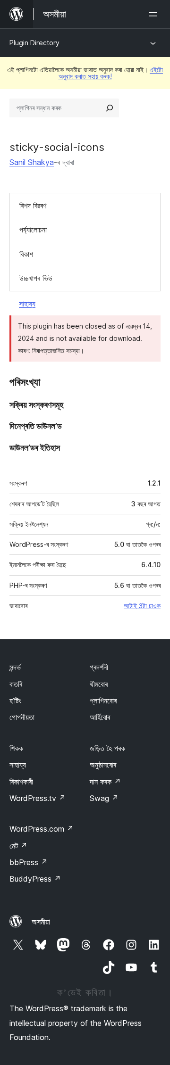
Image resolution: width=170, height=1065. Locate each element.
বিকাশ (26, 254)
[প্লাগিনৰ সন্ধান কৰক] (109, 108)
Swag (104, 798)
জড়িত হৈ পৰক (107, 748)
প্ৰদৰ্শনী (99, 667)
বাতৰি (15, 684)
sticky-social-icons (56, 147)
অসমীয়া (41, 921)
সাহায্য (27, 303)
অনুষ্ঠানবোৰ (103, 764)
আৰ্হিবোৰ (100, 717)
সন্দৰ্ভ (15, 667)
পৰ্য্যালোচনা (33, 229)
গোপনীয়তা (21, 717)
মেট (18, 845)
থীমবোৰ (99, 684)
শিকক (16, 748)
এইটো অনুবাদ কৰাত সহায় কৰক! (111, 73)
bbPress (28, 862)
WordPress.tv (37, 798)
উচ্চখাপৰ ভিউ (35, 278)
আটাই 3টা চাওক (142, 606)
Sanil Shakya (31, 162)
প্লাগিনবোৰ (103, 700)
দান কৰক (105, 781)
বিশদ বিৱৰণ (32, 205)
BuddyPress (35, 878)
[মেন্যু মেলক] (155, 14)
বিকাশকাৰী (21, 781)
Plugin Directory (34, 43)
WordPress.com (41, 829)
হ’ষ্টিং (15, 700)
